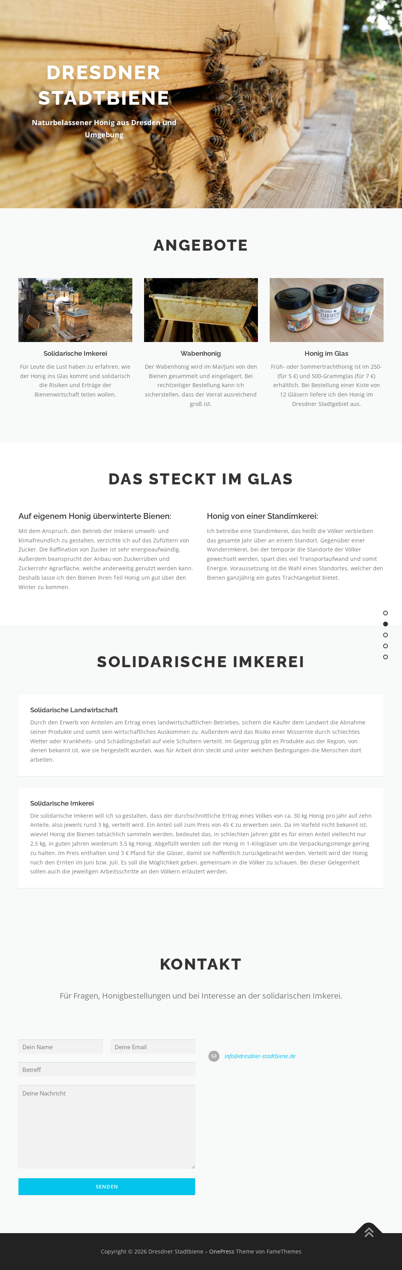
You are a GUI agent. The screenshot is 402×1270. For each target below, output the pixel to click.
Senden (107, 1186)
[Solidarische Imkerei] (75, 309)
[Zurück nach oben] (369, 1233)
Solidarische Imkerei (75, 353)
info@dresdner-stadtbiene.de (260, 1056)
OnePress (221, 1251)
